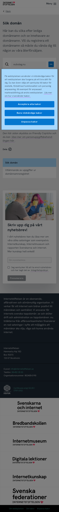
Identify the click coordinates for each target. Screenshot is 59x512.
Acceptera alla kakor (29, 104)
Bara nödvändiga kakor (29, 112)
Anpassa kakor (29, 121)
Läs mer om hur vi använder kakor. (28, 94)
